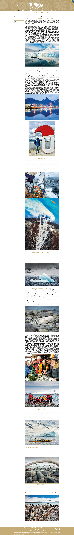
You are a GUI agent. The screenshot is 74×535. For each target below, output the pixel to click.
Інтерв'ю (15, 21)
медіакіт (41, 10)
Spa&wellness (16, 18)
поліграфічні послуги (49, 10)
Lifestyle (15, 22)
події (15, 10)
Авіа (14, 16)
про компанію (30, 10)
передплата (36, 10)
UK (55, 5)
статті (19, 10)
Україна (15, 15)
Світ (14, 13)
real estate (56, 10)
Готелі (15, 17)
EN (56, 5)
